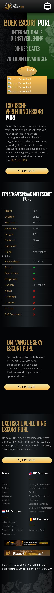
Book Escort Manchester (40, 507)
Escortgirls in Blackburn (39, 484)
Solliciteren (7, 496)
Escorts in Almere (10, 526)
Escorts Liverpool (37, 511)
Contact (5, 499)
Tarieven (6, 488)
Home (5, 484)
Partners (6, 503)
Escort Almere (8, 534)
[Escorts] (27, 543)
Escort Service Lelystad (12, 530)
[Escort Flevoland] (13, 6)
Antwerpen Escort (37, 530)
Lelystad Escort (9, 522)
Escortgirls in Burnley (38, 503)
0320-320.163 (19, 160)
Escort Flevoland (12, 565)
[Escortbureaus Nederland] (27, 552)
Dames (5, 492)
